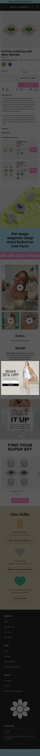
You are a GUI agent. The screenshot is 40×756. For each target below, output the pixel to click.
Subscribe (10, 385)
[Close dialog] (38, 362)
